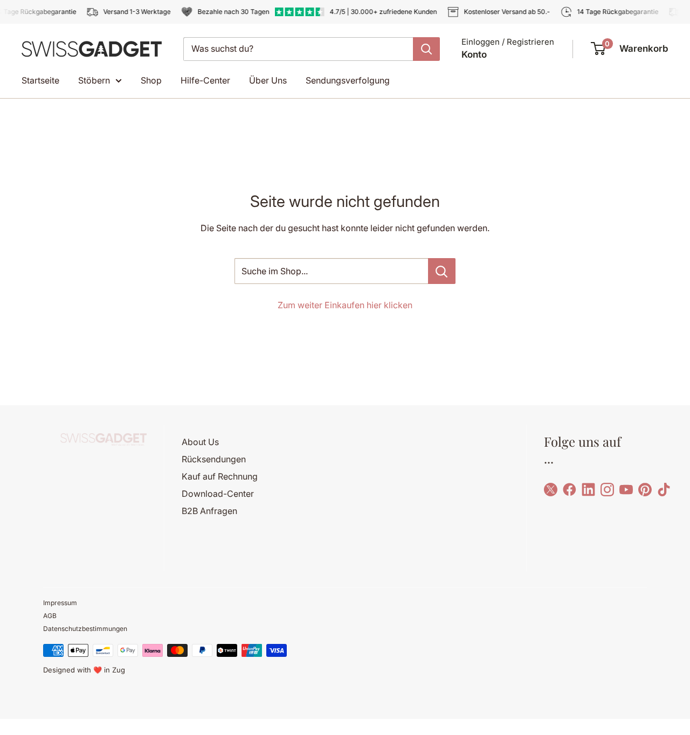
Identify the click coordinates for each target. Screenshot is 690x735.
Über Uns (268, 80)
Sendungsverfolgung (348, 80)
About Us (200, 441)
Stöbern (94, 80)
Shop (151, 80)
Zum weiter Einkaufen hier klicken (345, 305)
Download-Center (218, 493)
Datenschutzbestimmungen (85, 629)
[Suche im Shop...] (442, 271)
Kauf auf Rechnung (220, 476)
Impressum (60, 603)
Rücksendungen (214, 459)
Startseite (40, 80)
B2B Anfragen (209, 510)
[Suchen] (426, 49)
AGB (50, 616)
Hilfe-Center (205, 80)
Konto (474, 54)
